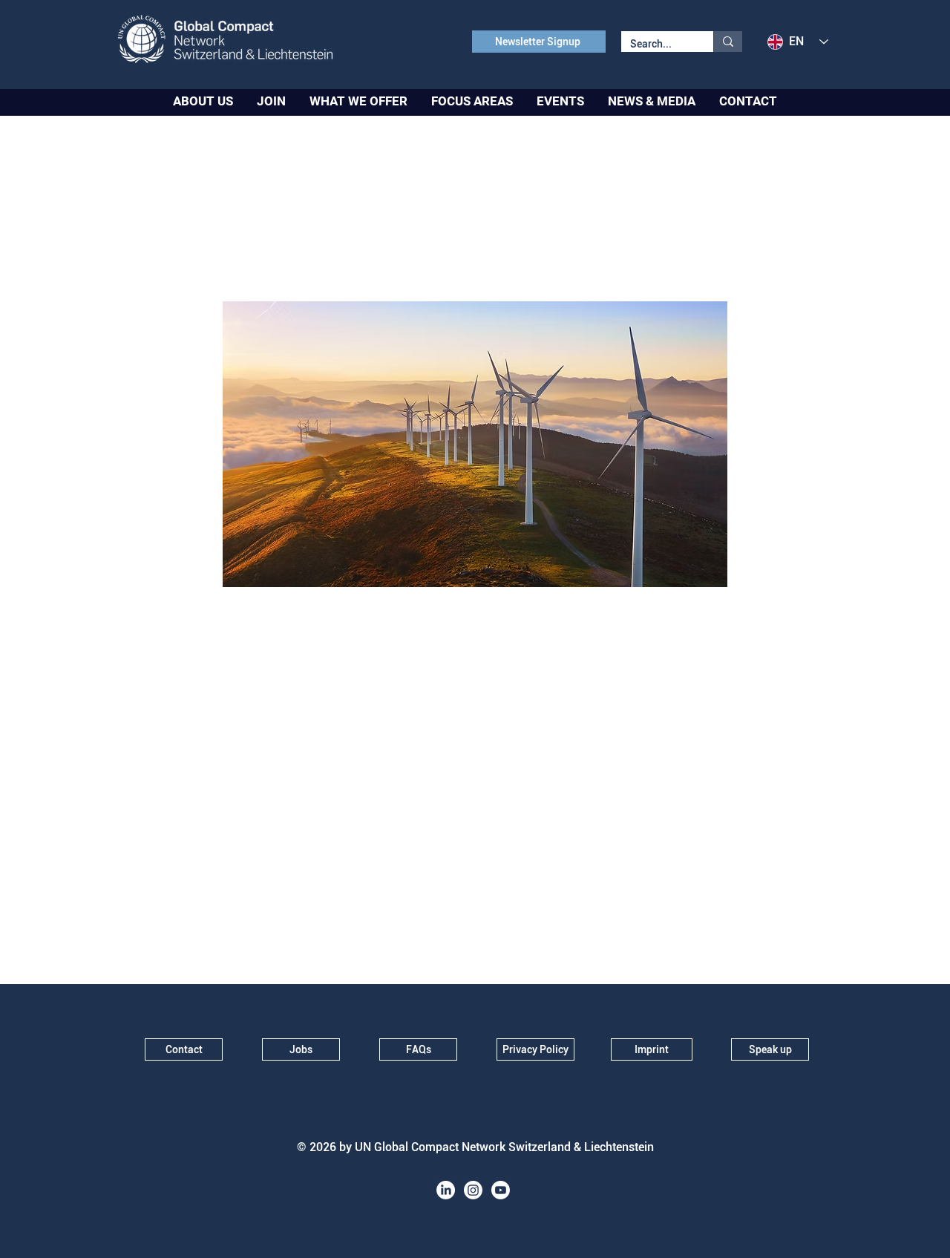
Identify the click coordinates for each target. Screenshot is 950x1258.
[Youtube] (500, 1190)
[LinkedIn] (445, 1190)
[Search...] (727, 41)
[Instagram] (473, 1190)
